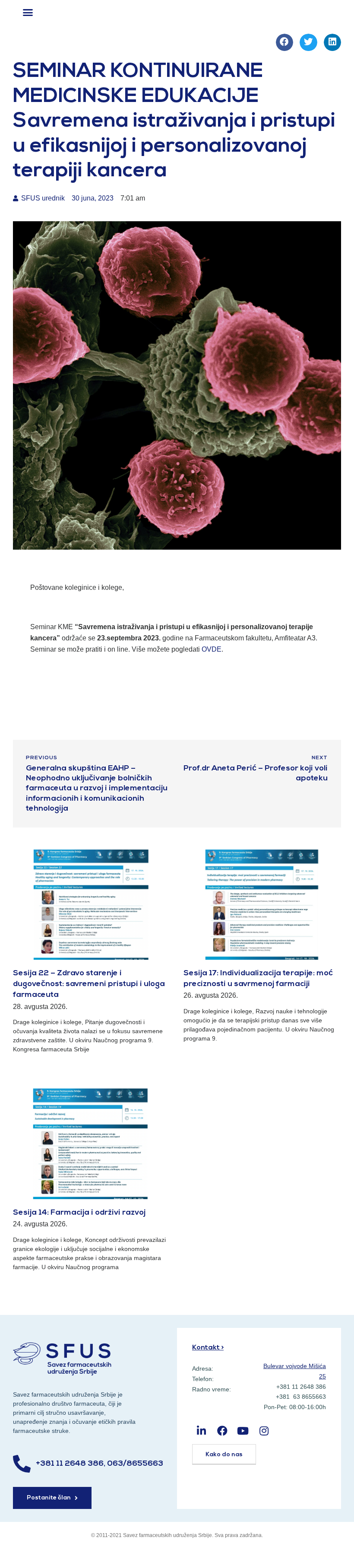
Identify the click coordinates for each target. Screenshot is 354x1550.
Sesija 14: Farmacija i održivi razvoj (79, 1213)
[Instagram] (264, 1430)
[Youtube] (243, 1430)
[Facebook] (222, 1430)
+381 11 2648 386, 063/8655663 (99, 1464)
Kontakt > (208, 1347)
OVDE (211, 649)
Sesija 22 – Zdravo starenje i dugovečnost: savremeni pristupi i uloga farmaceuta (89, 984)
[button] (28, 12)
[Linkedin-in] (201, 1430)
